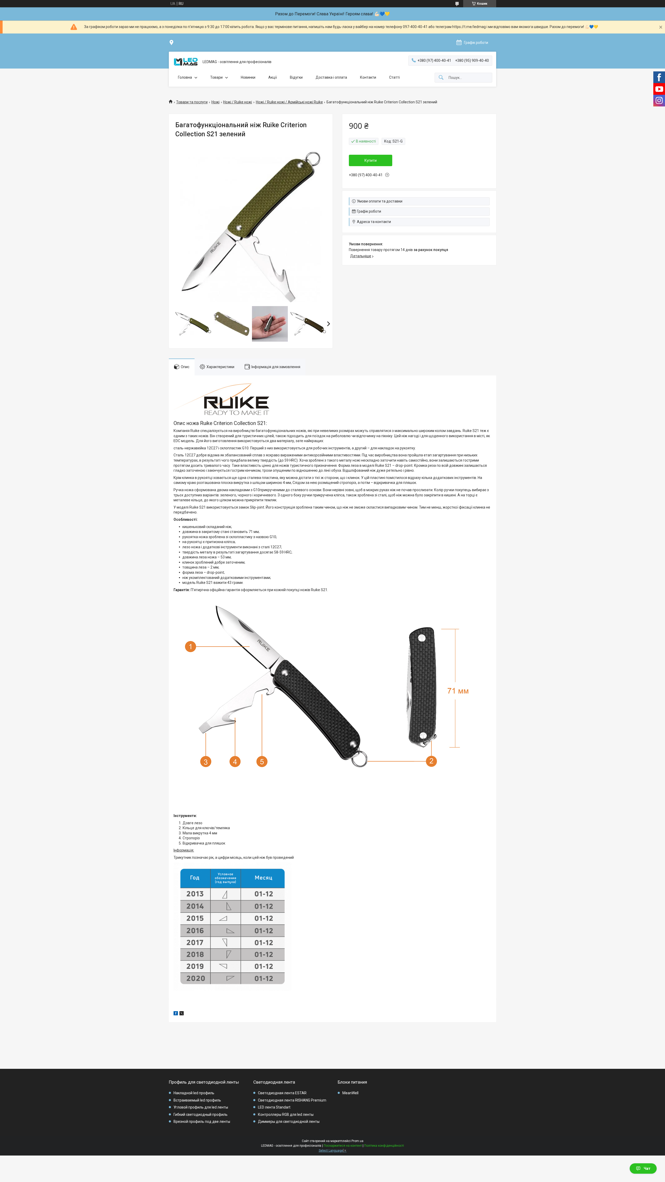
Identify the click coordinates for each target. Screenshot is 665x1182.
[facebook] (176, 1014)
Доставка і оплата (331, 77)
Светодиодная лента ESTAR (282, 1093)
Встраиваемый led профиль (197, 1100)
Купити (370, 160)
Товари (216, 77)
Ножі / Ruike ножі (237, 102)
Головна (185, 77)
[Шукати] (441, 78)
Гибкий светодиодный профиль (201, 1114)
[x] (181, 1014)
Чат (647, 1168)
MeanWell (350, 1093)
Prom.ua (357, 1141)
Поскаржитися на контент (343, 1145)
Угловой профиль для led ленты (201, 1107)
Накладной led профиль (194, 1093)
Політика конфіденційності (384, 1145)
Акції (272, 77)
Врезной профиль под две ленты (202, 1121)
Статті (394, 77)
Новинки (248, 77)
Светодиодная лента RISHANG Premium (292, 1100)
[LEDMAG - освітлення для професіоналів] (186, 62)
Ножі (215, 102)
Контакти (368, 77)
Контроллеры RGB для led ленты (286, 1114)
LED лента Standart (274, 1107)
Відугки (296, 77)
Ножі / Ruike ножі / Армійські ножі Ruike (289, 102)
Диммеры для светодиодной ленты (289, 1121)
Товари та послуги (192, 102)
